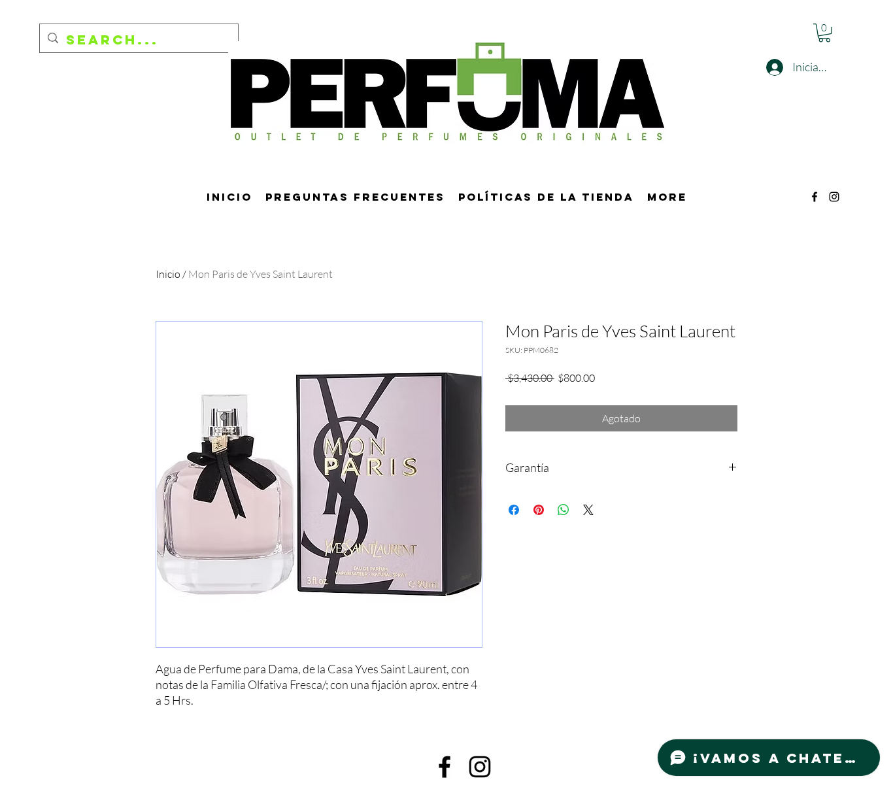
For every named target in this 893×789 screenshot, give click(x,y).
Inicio (168, 273)
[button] (824, 33)
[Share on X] (588, 510)
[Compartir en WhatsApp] (563, 510)
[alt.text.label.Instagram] (834, 196)
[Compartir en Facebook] (514, 510)
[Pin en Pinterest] (539, 510)
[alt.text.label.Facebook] (814, 196)
